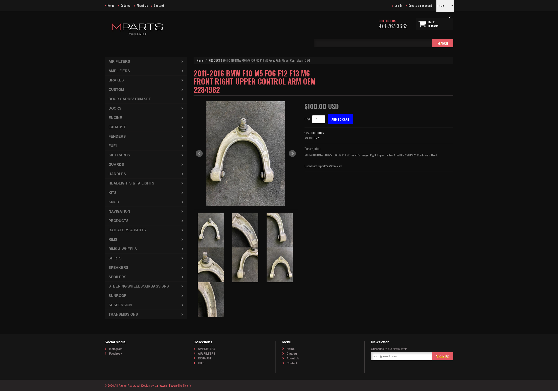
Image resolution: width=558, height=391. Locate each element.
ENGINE (115, 118)
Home (110, 5)
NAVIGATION (119, 211)
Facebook (115, 353)
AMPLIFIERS (119, 71)
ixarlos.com (161, 385)
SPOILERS (117, 277)
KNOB (114, 202)
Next (292, 153)
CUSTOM (116, 89)
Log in (398, 5)
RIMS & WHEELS (123, 249)
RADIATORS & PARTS (127, 230)
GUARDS (116, 164)
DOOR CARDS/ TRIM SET (130, 99)
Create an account (420, 5)
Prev (199, 153)
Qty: (307, 118)
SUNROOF (117, 296)
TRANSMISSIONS (123, 314)
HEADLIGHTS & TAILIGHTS (131, 183)
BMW (317, 137)
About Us (142, 5)
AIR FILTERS (119, 61)
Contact (159, 5)
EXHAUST (117, 127)
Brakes (116, 80)
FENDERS (117, 136)
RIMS (113, 239)
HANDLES (117, 174)
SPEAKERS (118, 267)
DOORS (115, 108)
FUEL (113, 146)
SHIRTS (115, 258)
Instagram (115, 348)
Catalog (126, 5)
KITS (113, 193)
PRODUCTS (215, 60)
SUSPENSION (120, 305)
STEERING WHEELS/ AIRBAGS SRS (139, 286)
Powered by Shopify (180, 385)
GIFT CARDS (119, 155)
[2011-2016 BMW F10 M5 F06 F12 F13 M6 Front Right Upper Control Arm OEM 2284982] (246, 153)
